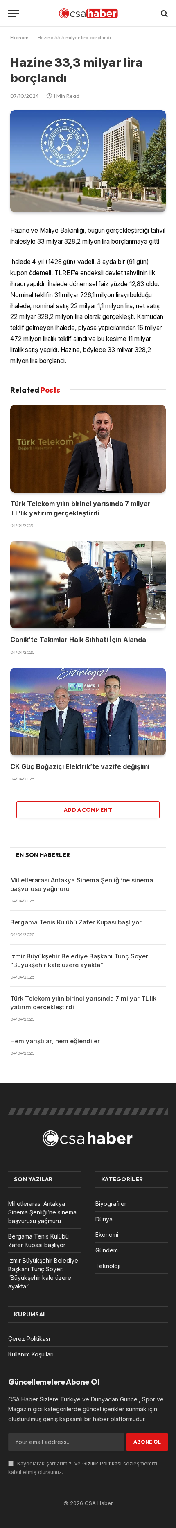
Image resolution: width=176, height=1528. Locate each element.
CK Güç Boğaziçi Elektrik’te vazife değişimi (79, 766)
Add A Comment (88, 810)
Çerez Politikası (29, 1338)
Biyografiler (110, 1203)
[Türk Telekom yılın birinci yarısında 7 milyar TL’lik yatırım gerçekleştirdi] (88, 449)
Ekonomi (20, 37)
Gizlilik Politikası (102, 1463)
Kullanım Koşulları (31, 1354)
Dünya (104, 1219)
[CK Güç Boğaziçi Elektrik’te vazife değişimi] (88, 711)
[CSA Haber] (88, 13)
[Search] (163, 13)
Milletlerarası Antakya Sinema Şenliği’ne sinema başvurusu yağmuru (42, 1212)
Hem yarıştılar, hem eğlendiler (55, 1041)
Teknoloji (107, 1265)
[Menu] (13, 13)
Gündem (106, 1250)
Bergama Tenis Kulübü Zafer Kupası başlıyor (76, 922)
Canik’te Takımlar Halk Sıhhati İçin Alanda (78, 639)
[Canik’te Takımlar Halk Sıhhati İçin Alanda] (88, 584)
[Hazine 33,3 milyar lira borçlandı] (88, 161)
